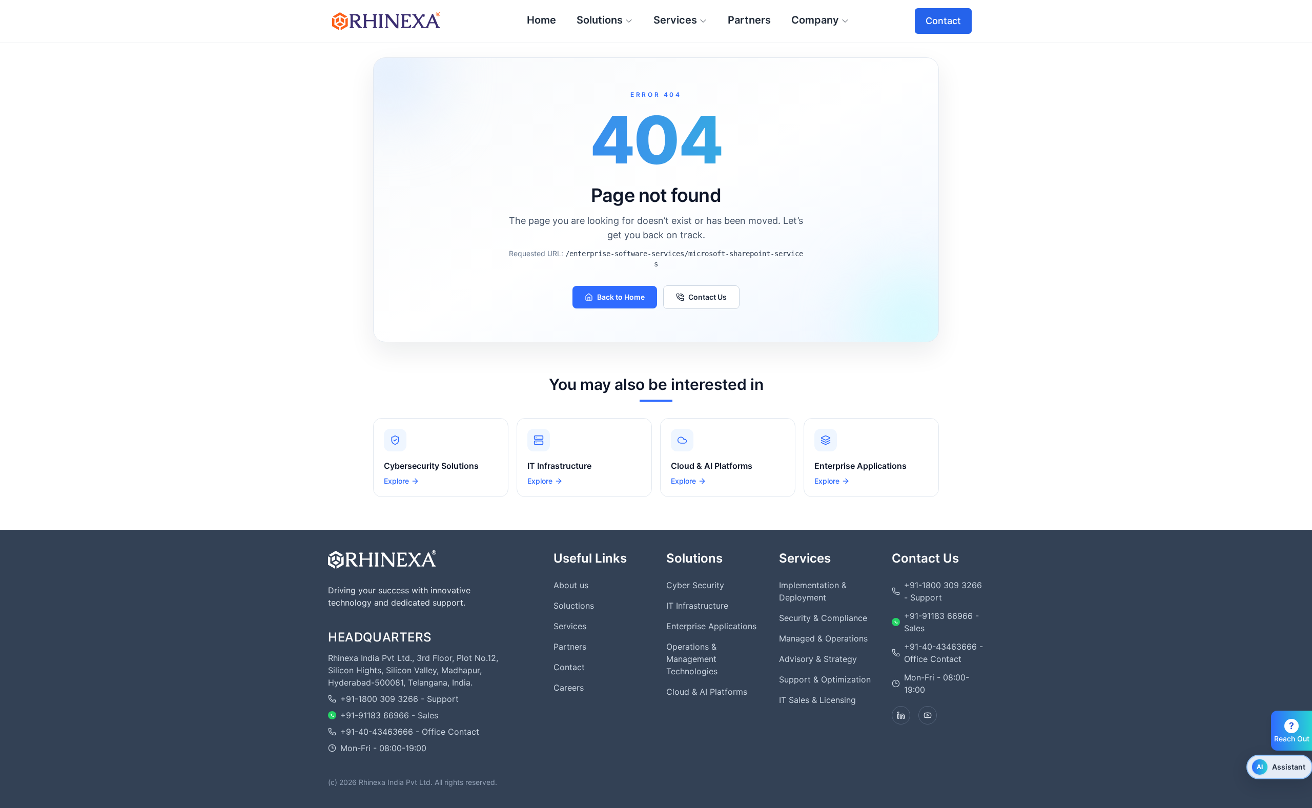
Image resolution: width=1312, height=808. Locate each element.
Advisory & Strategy (818, 659)
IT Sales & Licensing (817, 700)
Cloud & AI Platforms (706, 692)
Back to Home (621, 297)
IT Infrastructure (697, 605)
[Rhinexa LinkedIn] (901, 715)
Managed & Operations (823, 638)
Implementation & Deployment (813, 591)
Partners (570, 646)
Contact (943, 20)
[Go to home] (382, 559)
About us (571, 585)
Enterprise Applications (711, 626)
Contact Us (707, 297)
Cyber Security (695, 585)
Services (570, 626)
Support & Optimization (825, 679)
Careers (569, 687)
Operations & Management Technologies (691, 658)
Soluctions (574, 605)
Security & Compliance (823, 618)
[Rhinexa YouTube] (927, 715)
